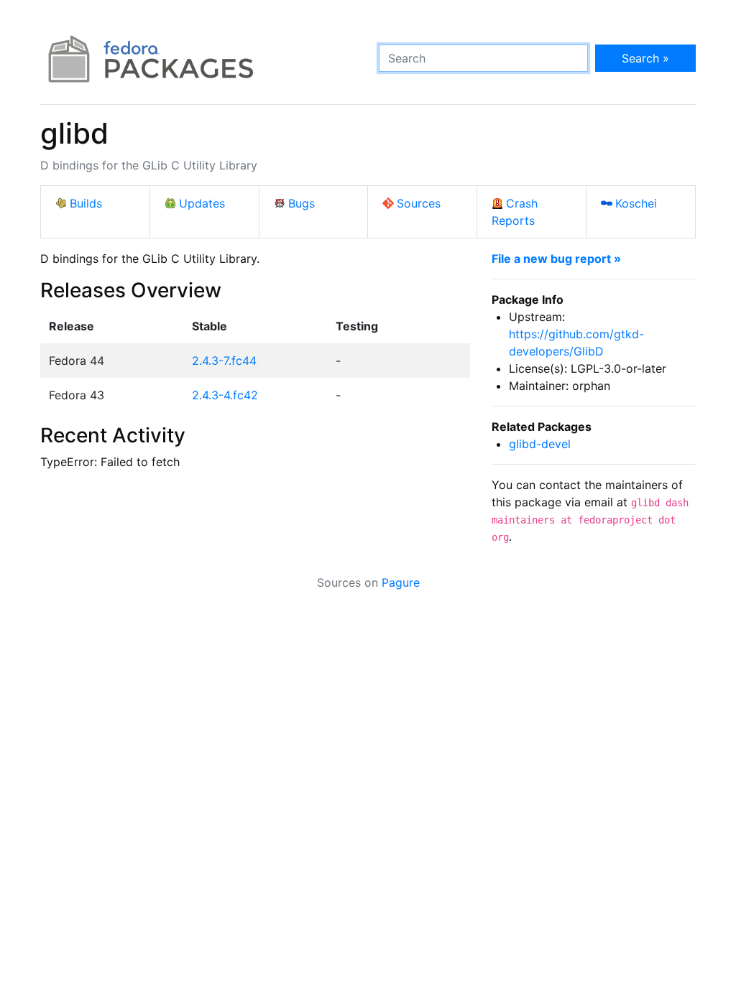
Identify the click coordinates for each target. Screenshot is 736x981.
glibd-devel (540, 444)
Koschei (636, 203)
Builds (86, 203)
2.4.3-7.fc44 (224, 360)
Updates (202, 203)
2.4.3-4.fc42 (225, 395)
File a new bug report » (556, 258)
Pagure (401, 582)
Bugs (301, 203)
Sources (419, 203)
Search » (645, 58)
